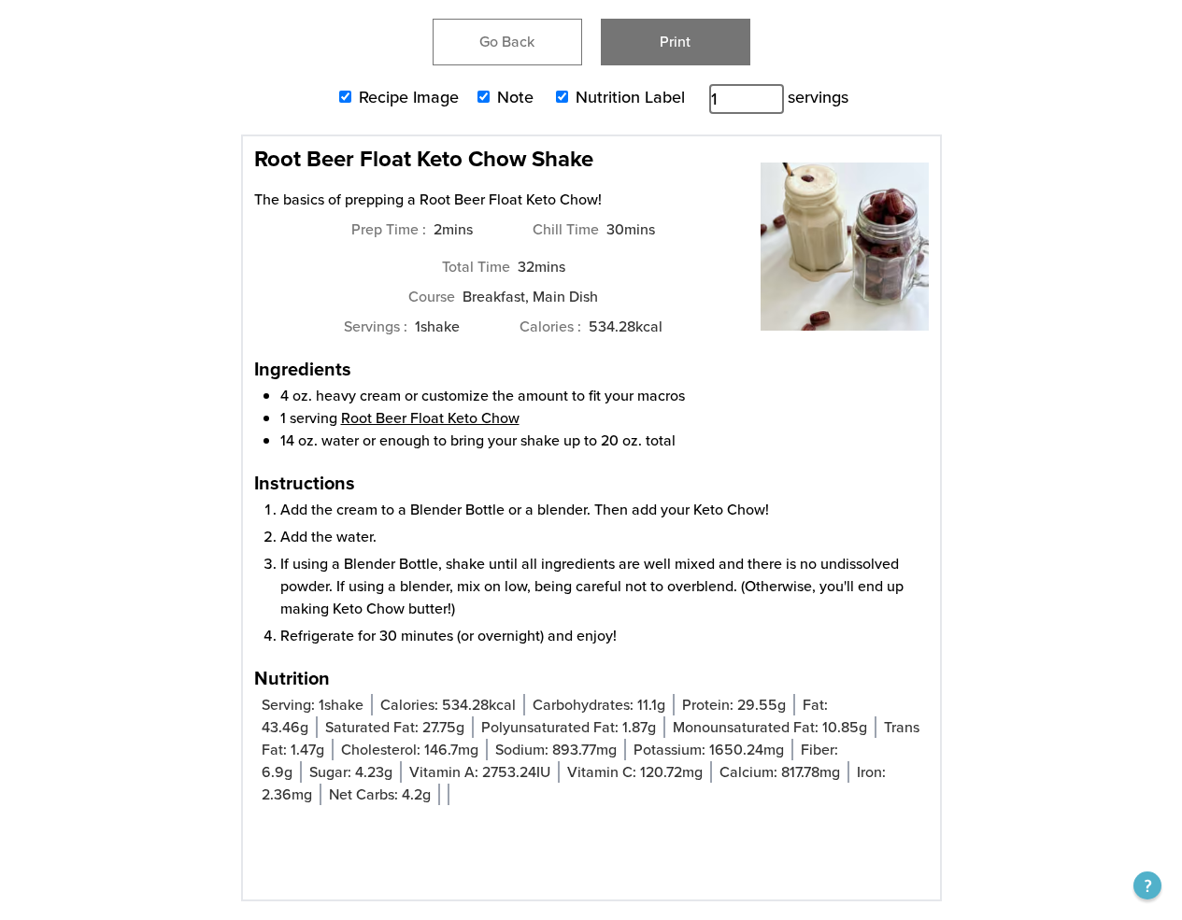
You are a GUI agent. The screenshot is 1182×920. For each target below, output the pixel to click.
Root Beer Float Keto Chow (430, 418)
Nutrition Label (630, 97)
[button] (1147, 885)
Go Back (506, 41)
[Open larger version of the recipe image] (845, 256)
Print (675, 41)
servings (818, 97)
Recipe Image (409, 97)
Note (515, 97)
